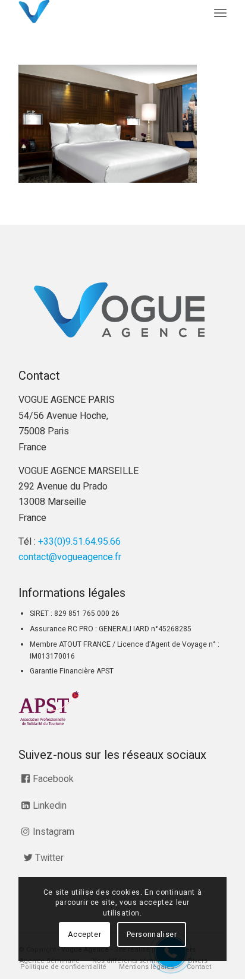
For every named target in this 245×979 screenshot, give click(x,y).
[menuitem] (220, 13)
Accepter (84, 934)
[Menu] (220, 13)
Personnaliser (152, 934)
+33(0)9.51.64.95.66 (79, 542)
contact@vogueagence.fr (69, 557)
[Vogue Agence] (101, 12)
